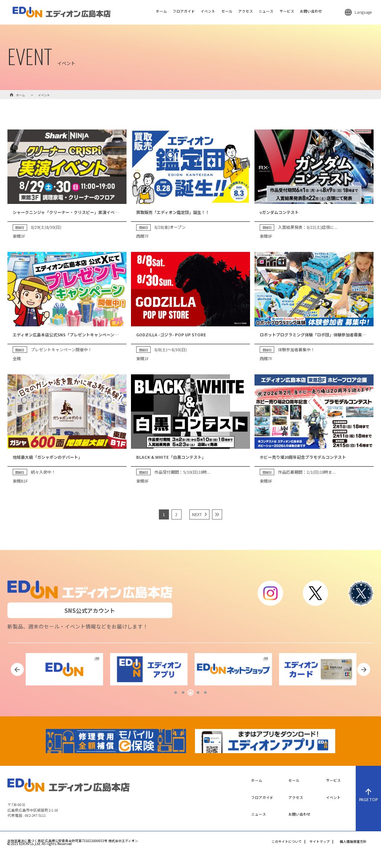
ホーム (161, 11)
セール (227, 11)
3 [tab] (190, 693)
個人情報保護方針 (353, 842)
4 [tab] (198, 693)
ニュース (266, 11)
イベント (208, 11)
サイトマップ (320, 842)
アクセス (245, 11)
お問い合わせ (311, 11)
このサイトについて (287, 842)
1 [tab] (175, 693)
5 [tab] (205, 693)
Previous (17, 669)
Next (363, 669)
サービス (286, 11)
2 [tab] (183, 693)
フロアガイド (184, 11)
